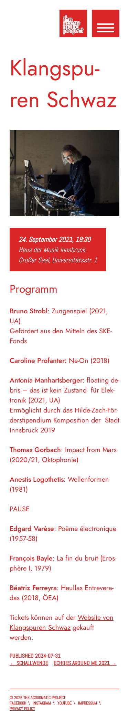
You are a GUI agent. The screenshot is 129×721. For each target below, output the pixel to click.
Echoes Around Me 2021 (85, 663)
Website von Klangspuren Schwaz (62, 623)
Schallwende (29, 663)
